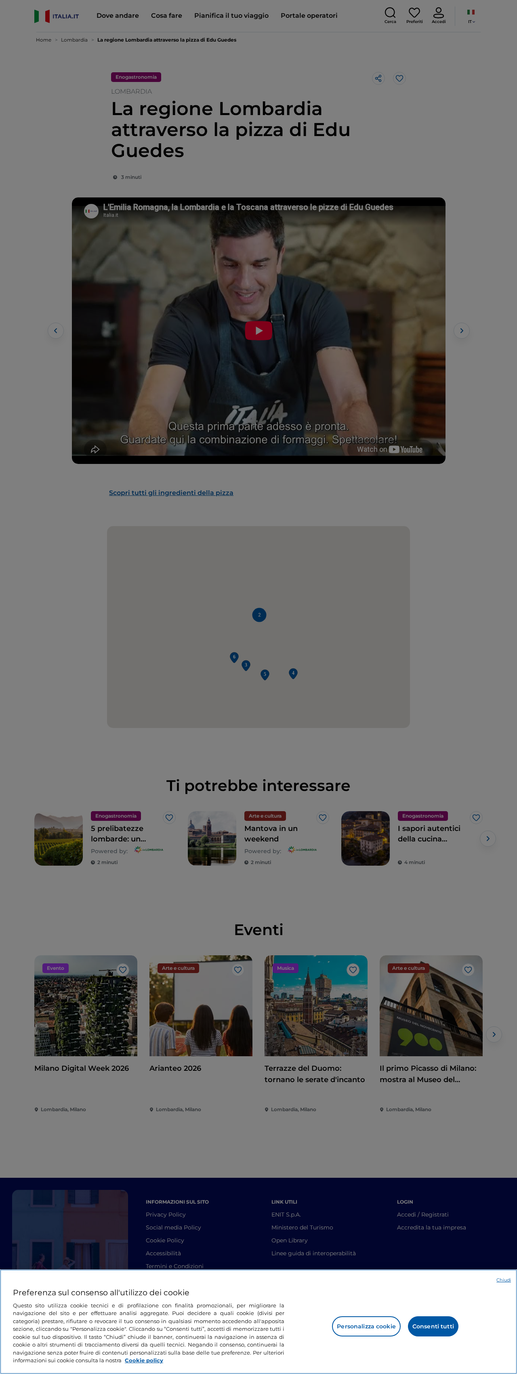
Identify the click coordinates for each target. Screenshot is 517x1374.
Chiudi (503, 1280)
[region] (258, 1321)
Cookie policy (144, 1360)
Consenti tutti (433, 1326)
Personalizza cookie (366, 1326)
